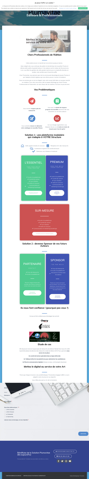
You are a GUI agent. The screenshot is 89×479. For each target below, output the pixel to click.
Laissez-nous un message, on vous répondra (16, 420)
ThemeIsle (82, 475)
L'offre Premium (10, 412)
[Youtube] (70, 461)
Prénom (5, 392)
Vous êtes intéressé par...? (11, 407)
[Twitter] (62, 461)
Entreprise (7, 395)
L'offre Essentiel (10, 409)
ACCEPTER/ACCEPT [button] (83, 8)
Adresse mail (8, 401)
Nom (31, 392)
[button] (33, 193)
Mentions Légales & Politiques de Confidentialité (34, 475)
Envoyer (83, 433)
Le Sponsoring (9, 416)
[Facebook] (58, 461)
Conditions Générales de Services (13, 475)
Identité (6, 388)
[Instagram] (66, 461)
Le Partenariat (9, 414)
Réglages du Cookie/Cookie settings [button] (67, 8)
